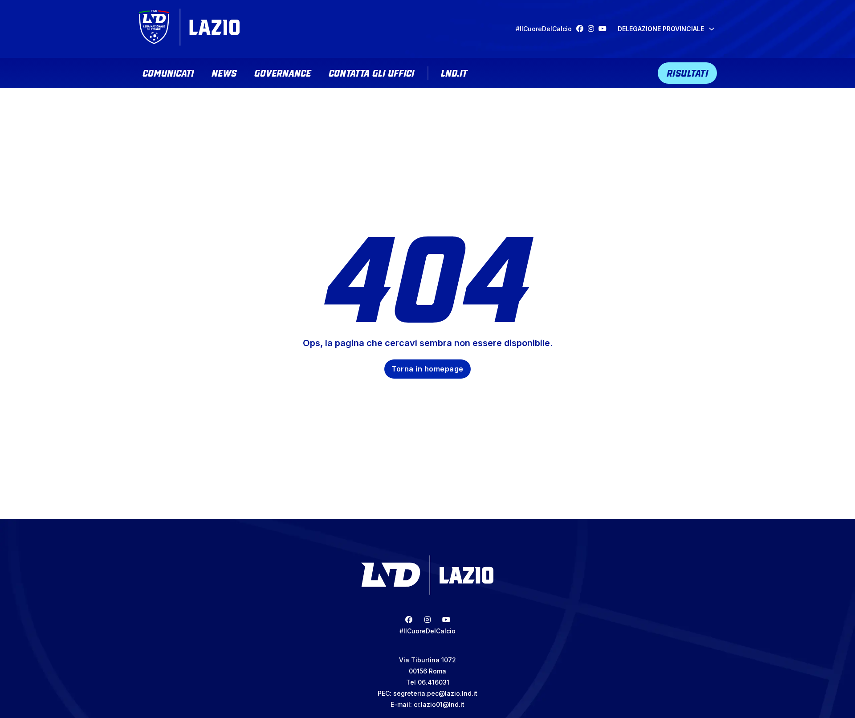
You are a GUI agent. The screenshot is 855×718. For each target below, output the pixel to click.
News (224, 72)
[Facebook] (582, 29)
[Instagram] (593, 29)
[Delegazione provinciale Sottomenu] (711, 29)
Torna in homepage (427, 368)
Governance (282, 72)
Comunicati (168, 72)
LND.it (454, 72)
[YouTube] (604, 29)
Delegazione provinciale (661, 29)
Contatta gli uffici (371, 72)
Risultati (687, 72)
